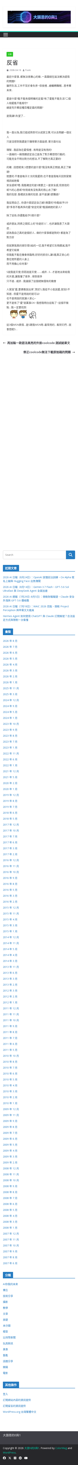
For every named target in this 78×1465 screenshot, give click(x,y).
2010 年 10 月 (11, 1055)
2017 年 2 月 (10, 854)
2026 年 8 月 (10, 641)
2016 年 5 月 (10, 889)
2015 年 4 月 (10, 919)
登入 (5, 1394)
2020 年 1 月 (10, 789)
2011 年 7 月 (10, 1038)
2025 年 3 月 (10, 694)
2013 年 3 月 (10, 978)
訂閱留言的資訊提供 (14, 1406)
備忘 (5, 1290)
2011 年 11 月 (11, 1014)
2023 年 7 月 (10, 741)
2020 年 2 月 (10, 783)
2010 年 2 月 (10, 1097)
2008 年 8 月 (10, 1192)
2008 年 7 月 (10, 1198)
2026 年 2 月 (10, 676)
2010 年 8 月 (10, 1061)
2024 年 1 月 (10, 718)
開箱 (5, 1367)
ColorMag (61, 1448)
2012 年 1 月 (10, 1002)
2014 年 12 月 (11, 937)
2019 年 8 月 (10, 801)
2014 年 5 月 (10, 949)
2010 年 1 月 (10, 1103)
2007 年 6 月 (10, 1263)
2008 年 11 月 (11, 1174)
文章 (10, 54)
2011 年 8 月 (10, 1032)
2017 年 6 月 (10, 842)
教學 (5, 1307)
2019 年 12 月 (11, 795)
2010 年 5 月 (10, 1079)
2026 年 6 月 (10, 652)
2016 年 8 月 (10, 884)
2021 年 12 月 (11, 771)
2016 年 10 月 (11, 872)
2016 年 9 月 (10, 878)
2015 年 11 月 (11, 913)
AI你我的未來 (10, 1284)
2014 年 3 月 (10, 961)
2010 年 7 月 (10, 1067)
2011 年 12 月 (11, 1008)
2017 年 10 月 (11, 830)
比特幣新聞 (9, 1337)
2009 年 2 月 (10, 1162)
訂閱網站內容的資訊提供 (17, 1400)
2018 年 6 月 (10, 812)
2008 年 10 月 (11, 1180)
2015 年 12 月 (11, 907)
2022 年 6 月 (10, 759)
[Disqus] (39, 400)
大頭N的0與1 (31, 1448)
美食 (5, 1349)
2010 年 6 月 (10, 1073)
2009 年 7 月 (10, 1132)
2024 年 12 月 (11, 700)
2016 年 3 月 (10, 895)
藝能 (5, 1355)
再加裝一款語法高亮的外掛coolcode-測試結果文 (38, 343)
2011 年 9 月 (10, 1026)
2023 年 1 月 (10, 747)
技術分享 (8, 1296)
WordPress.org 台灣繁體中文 (19, 1411)
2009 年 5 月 (10, 1144)
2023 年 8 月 (10, 735)
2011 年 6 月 (10, 1044)
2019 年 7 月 (10, 806)
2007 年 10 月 (11, 1245)
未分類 (7, 1325)
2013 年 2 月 (10, 984)
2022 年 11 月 (11, 753)
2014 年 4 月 (10, 955)
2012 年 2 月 (10, 996)
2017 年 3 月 (10, 848)
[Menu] (5, 34)
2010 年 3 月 (10, 1091)
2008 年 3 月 (10, 1221)
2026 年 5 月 (10, 658)
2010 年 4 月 (10, 1085)
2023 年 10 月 (11, 723)
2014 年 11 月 (11, 943)
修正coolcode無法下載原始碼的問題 (47, 352)
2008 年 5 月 (10, 1210)
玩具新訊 (8, 1343)
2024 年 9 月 (10, 706)
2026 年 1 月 (10, 682)
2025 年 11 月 (11, 688)
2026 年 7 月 (10, 646)
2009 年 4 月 (10, 1150)
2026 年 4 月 (10, 664)
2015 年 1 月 (10, 931)
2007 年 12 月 (11, 1233)
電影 (5, 1373)
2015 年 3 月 (10, 925)
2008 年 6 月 (10, 1204)
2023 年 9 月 (10, 729)
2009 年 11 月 (11, 1115)
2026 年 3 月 (10, 670)
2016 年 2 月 (10, 901)
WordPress (9, 1452)
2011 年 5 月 (10, 1050)
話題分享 (8, 1361)
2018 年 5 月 (10, 818)
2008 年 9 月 (10, 1186)
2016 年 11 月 (11, 866)
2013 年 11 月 (11, 967)
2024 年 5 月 (10, 712)
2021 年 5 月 (10, 777)
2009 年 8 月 (10, 1127)
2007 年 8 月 (10, 1257)
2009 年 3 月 (10, 1156)
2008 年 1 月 (10, 1227)
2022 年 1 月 (10, 765)
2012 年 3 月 (10, 990)
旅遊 (5, 1319)
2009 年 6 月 (10, 1138)
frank (28, 70)
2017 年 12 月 (11, 824)
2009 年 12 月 (11, 1109)
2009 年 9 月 (10, 1121)
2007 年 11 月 (11, 1239)
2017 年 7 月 (10, 836)
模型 (5, 1331)
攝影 (5, 1302)
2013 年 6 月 (10, 972)
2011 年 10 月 (11, 1020)
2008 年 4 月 (10, 1215)
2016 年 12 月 (11, 860)
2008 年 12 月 (11, 1168)
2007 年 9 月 (10, 1251)
